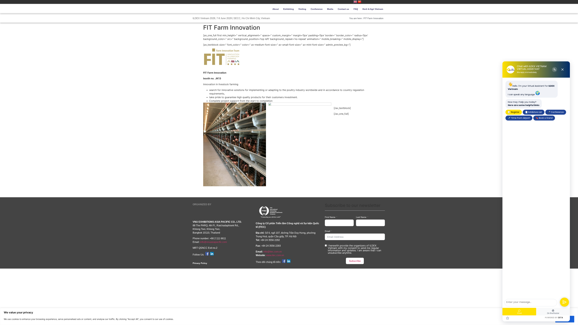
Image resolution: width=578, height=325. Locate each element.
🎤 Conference (556, 112)
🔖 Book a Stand (544, 117)
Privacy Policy (200, 263)
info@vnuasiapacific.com (213, 242)
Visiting (302, 9)
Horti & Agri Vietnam (372, 9)
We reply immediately (527, 72)
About (275, 9)
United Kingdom (355, 2)
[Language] (554, 69)
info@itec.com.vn (272, 251)
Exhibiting (288, 9)
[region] (289, 316)
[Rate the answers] (508, 318)
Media (330, 9)
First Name (330, 217)
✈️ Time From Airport (519, 117)
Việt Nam (359, 2)
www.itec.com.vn (275, 255)
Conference (317, 9)
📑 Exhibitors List (533, 112)
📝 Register (513, 112)
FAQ (356, 9)
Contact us (343, 9)
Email (327, 231)
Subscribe (355, 260)
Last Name (361, 217)
